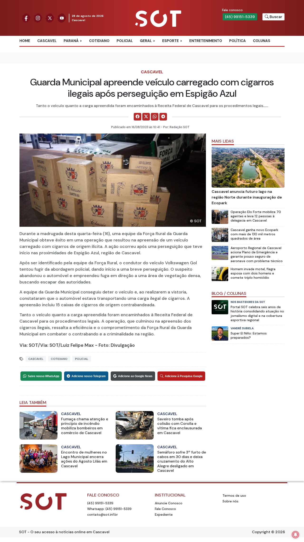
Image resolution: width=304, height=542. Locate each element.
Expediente (164, 514)
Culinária (154, 48)
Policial (125, 40)
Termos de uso (234, 495)
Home (24, 40)
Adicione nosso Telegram (88, 376)
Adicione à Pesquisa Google (184, 376)
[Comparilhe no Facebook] (137, 116)
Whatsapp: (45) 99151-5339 (109, 509)
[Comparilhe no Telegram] (163, 116)
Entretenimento (205, 40)
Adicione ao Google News (135, 376)
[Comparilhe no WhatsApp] (154, 116)
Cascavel (47, 40)
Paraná (71, 40)
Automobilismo (182, 48)
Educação (155, 64)
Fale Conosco (165, 509)
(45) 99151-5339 (240, 16)
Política (237, 40)
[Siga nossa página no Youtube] (61, 17)
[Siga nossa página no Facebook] (26, 17)
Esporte (170, 40)
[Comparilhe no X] (146, 116)
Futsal (174, 64)
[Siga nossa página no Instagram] (38, 17)
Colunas (261, 40)
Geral (146, 40)
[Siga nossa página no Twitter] (50, 17)
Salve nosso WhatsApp (43, 376)
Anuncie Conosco (168, 503)
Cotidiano (99, 40)
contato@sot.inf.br (102, 514)
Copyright (261, 531)
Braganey (78, 48)
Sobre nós (230, 501)
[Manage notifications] (295, 534)
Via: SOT (28, 345)
